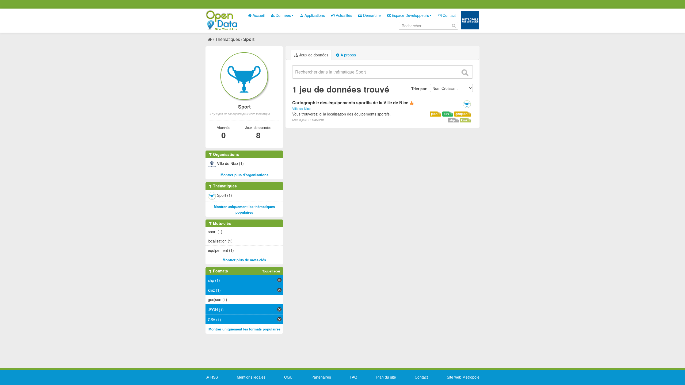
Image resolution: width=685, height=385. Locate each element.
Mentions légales (251, 377)
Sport (248, 39)
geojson (461, 113)
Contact (449, 15)
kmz (464, 120)
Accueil (258, 15)
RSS (213, 377)
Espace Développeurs (410, 15)
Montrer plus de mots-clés (244, 259)
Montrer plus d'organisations (244, 174)
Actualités (343, 15)
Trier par (418, 88)
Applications (314, 15)
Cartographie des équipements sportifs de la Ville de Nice (350, 102)
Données (283, 15)
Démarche (371, 15)
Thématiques (227, 39)
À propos (348, 54)
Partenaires (321, 377)
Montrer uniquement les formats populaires (244, 329)
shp (452, 120)
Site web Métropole (463, 377)
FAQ (353, 377)
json (434, 113)
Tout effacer (271, 271)
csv (446, 113)
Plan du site (386, 377)
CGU (288, 377)
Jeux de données (313, 54)
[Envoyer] (465, 73)
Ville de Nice (301, 108)
